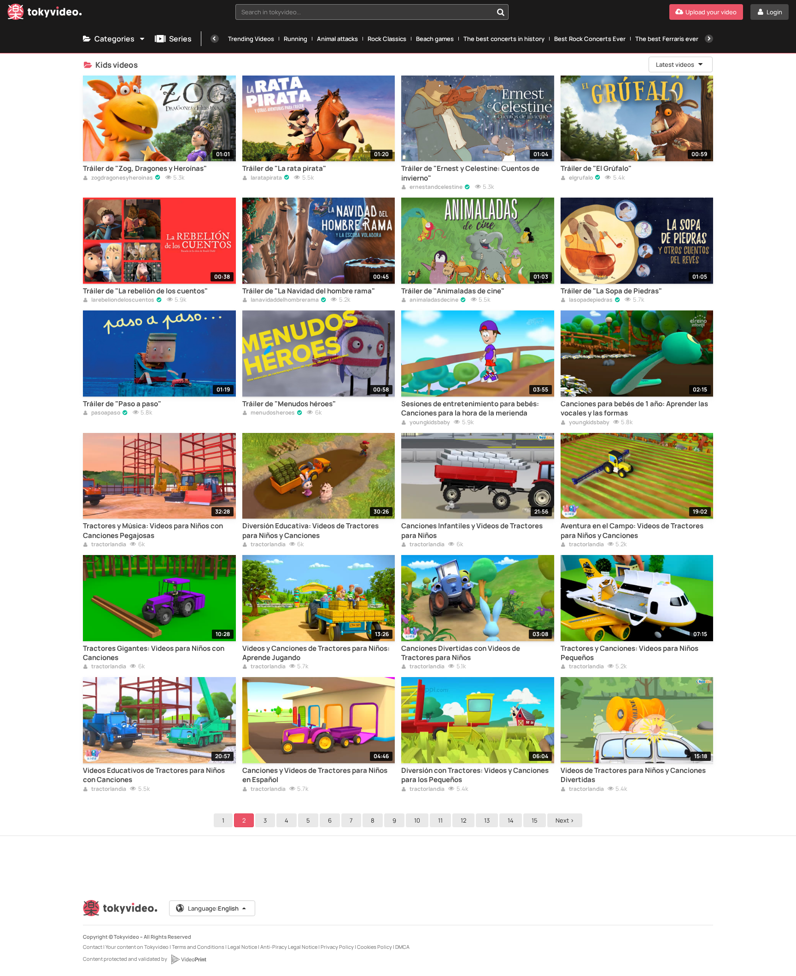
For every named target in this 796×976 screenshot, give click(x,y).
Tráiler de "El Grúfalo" (596, 168)
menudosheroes (272, 413)
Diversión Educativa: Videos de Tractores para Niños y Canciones (310, 530)
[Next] (709, 39)
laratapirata (266, 178)
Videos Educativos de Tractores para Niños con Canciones (154, 775)
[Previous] (215, 39)
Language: (213, 908)
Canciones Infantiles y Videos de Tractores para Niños (472, 530)
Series (180, 39)
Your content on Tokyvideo (137, 946)
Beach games (435, 39)
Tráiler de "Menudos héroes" (289, 404)
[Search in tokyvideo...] (501, 12)
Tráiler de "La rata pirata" (284, 168)
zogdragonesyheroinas (121, 178)
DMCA (402, 946)
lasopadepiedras (590, 300)
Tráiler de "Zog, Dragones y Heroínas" (145, 168)
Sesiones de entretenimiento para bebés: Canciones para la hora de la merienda (470, 408)
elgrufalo (580, 178)
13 (487, 820)
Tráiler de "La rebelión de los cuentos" (145, 291)
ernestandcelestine (435, 187)
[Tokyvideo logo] (44, 13)
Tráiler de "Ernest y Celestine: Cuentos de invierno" (470, 173)
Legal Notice (242, 946)
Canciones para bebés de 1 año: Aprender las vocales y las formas (634, 408)
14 (511, 820)
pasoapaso (105, 413)
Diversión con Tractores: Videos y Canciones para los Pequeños (475, 775)
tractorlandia (108, 545)
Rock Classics (387, 39)
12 (463, 820)
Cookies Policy (374, 946)
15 (535, 820)
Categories (114, 39)
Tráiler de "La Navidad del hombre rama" (308, 291)
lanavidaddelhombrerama (284, 300)
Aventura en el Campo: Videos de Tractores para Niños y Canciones (632, 530)
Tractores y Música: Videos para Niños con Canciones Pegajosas (153, 530)
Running (295, 39)
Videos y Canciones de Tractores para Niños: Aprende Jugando (316, 653)
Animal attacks (337, 39)
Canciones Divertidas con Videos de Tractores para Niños (460, 653)
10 (417, 820)
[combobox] (372, 12)
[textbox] (364, 12)
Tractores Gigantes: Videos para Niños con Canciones (153, 653)
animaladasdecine (433, 300)
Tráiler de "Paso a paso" (122, 404)
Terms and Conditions (198, 946)
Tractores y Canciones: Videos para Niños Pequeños (629, 653)
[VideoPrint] (188, 959)
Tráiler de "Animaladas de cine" (452, 291)
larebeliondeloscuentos (122, 300)
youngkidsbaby (429, 423)
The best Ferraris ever (666, 39)
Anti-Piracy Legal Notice (288, 946)
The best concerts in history (503, 39)
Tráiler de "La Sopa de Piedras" (611, 291)
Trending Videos (251, 39)
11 (440, 820)
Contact (92, 946)
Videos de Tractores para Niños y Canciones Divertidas (633, 775)
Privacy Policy (337, 946)
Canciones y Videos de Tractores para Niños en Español (314, 775)
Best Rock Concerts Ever (590, 39)
